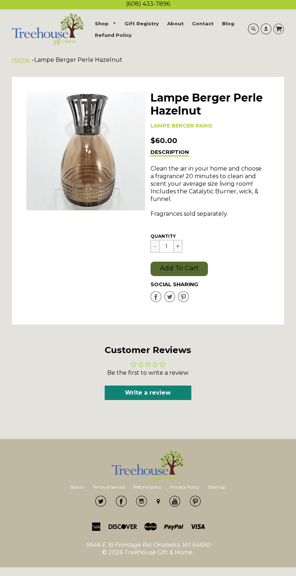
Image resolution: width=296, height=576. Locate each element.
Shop (102, 23)
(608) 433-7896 (148, 3)
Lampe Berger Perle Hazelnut (78, 59)
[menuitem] (105, 24)
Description (170, 152)
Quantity (163, 236)
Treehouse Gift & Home (158, 552)
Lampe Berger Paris (181, 125)
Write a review (148, 392)
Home (21, 59)
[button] (179, 269)
